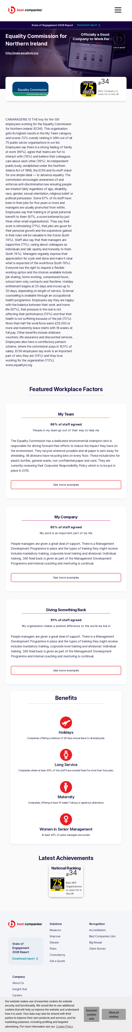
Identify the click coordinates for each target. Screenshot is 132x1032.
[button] (117, 10)
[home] (25, 9)
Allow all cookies (114, 1014)
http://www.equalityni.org (22, 53)
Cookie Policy (64, 1026)
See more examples (66, 484)
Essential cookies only (91, 1014)
